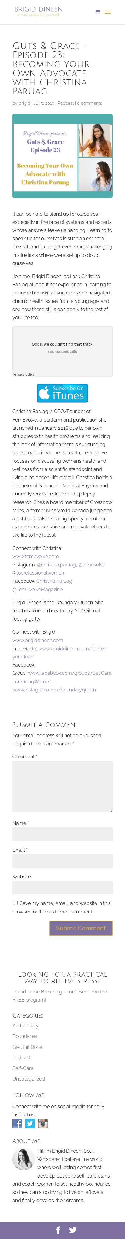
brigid (24, 103)
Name (20, 823)
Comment (24, 757)
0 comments (89, 103)
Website (21, 877)
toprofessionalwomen (40, 573)
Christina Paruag (54, 581)
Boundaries (24, 1036)
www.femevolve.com (35, 556)
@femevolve (91, 565)
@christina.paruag (56, 565)
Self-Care (22, 1068)
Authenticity (25, 1026)
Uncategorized (28, 1079)
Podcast (66, 103)
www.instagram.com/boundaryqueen (54, 690)
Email (20, 850)
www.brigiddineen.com (37, 640)
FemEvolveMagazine (39, 589)
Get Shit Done (27, 1047)
